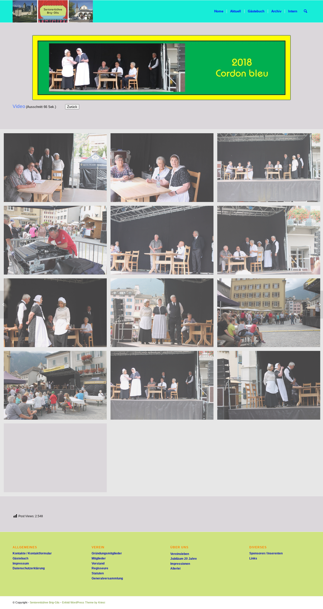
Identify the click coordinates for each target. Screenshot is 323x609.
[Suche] (305, 11)
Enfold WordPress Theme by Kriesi (83, 602)
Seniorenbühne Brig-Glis (45, 602)
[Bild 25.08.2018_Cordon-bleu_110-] (57, 314)
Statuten (98, 573)
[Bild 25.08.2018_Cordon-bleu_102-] (164, 169)
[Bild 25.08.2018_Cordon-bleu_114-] (57, 387)
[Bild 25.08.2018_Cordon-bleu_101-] (57, 169)
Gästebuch (20, 558)
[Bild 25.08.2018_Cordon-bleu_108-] (164, 242)
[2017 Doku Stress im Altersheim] (4, 305)
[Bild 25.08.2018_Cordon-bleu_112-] (164, 314)
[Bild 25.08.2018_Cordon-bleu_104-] (57, 242)
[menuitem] (219, 11)
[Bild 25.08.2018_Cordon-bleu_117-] (57, 459)
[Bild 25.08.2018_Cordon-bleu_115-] (164, 387)
